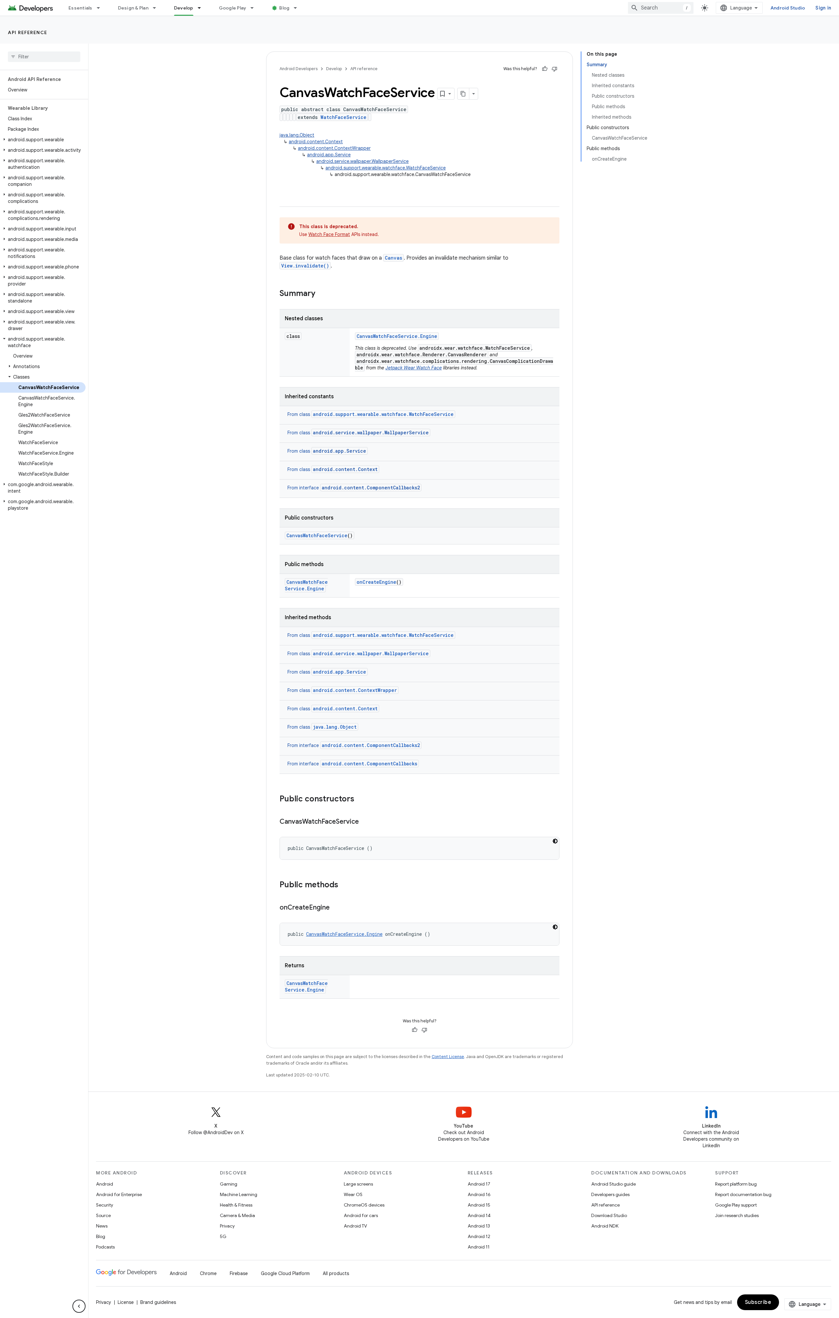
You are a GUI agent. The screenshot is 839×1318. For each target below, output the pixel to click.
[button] (43, 139)
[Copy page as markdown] (463, 93)
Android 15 (479, 1205)
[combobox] (660, 8)
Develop (183, 8)
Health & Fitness (236, 1205)
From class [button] (370, 414)
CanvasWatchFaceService (316, 535)
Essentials (80, 8)
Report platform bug (736, 1184)
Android (104, 1184)
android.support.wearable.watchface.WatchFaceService (385, 168)
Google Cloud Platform (285, 1273)
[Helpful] (545, 69)
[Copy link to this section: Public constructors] (360, 799)
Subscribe (758, 1302)
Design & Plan (133, 8)
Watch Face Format (329, 234)
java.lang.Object (297, 135)
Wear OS (353, 1194)
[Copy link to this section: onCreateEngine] (336, 908)
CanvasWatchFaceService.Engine (397, 336)
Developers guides (610, 1194)
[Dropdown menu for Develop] (202, 8)
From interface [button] (353, 488)
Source (103, 1215)
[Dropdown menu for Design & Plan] (157, 8)
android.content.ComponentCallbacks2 (371, 745)
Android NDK (604, 1226)
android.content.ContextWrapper (334, 148)
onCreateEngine (376, 582)
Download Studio (609, 1215)
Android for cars (361, 1215)
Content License (448, 1056)
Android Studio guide (613, 1184)
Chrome (208, 1273)
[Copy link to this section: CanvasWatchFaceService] (365, 822)
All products (336, 1273)
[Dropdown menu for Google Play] (255, 8)
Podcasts (105, 1247)
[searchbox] (44, 56)
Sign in (823, 8)
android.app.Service (329, 155)
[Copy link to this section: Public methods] (344, 885)
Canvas (393, 258)
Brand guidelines (158, 1302)
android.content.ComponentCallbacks (369, 763)
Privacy (227, 1226)
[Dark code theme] (555, 841)
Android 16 (479, 1194)
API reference (28, 32)
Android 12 (479, 1236)
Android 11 (479, 1247)
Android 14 (479, 1215)
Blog (284, 8)
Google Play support (736, 1205)
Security (104, 1205)
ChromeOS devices (364, 1205)
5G (223, 1236)
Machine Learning (238, 1194)
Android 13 (479, 1226)
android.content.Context (316, 142)
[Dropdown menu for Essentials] (101, 8)
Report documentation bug (743, 1194)
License (126, 1302)
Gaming (228, 1184)
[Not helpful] (554, 69)
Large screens (358, 1184)
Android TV (355, 1226)
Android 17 (479, 1184)
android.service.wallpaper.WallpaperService (362, 161)
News (101, 1226)
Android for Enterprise (119, 1194)
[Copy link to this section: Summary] (321, 294)
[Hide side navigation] (79, 1306)
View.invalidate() (305, 266)
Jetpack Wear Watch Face (413, 368)
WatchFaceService (343, 117)
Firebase (239, 1273)
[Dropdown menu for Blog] (298, 8)
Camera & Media (237, 1215)
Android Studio (788, 8)
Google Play (232, 8)
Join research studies (737, 1215)
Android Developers (299, 68)
